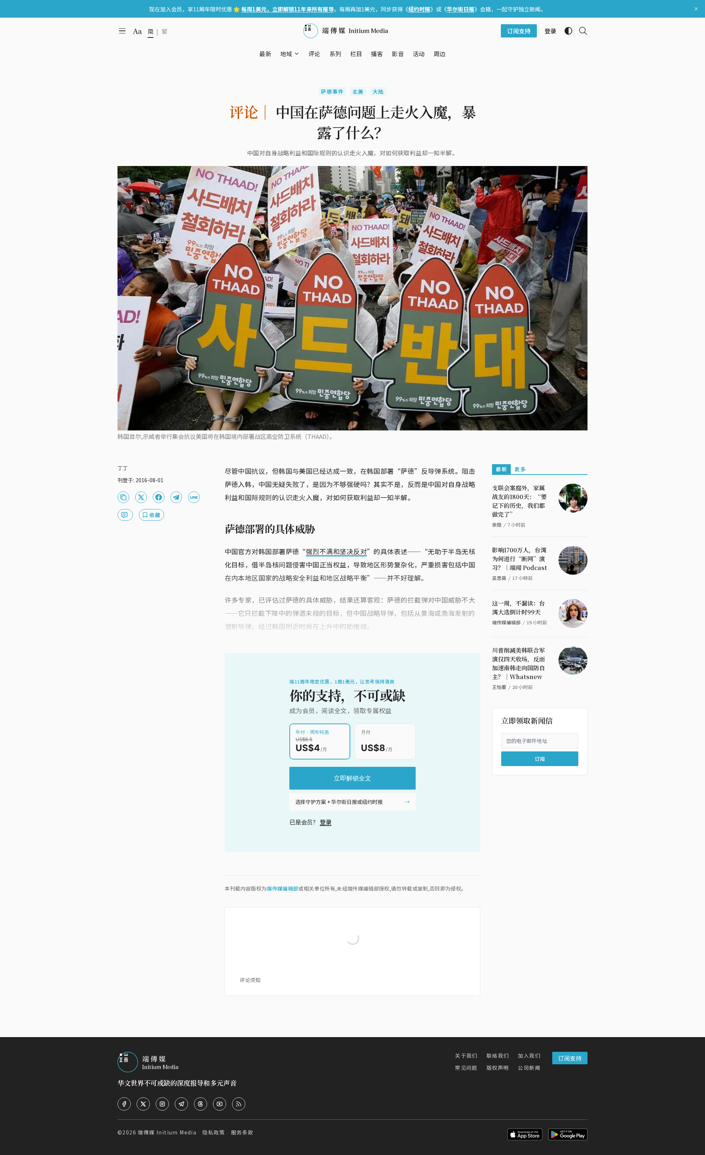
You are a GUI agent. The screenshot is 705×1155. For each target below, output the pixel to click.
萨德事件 (332, 91)
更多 (520, 469)
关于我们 (466, 1055)
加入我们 (529, 1055)
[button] (286, 53)
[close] (696, 9)
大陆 (378, 91)
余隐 (497, 524)
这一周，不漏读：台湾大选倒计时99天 (518, 607)
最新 (501, 469)
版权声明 (498, 1067)
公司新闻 (529, 1067)
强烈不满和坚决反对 (336, 551)
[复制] (123, 497)
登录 (326, 821)
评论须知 (250, 979)
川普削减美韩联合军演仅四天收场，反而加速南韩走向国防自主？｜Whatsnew (518, 663)
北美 (358, 91)
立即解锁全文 (352, 778)
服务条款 (242, 1132)
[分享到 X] (141, 497)
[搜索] (580, 30)
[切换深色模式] (565, 30)
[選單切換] (297, 54)
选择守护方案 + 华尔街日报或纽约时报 (339, 801)
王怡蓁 (499, 686)
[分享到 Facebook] (158, 497)
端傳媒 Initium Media (167, 1132)
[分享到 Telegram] (176, 497)
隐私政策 (213, 1132)
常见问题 (466, 1067)
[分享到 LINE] (194, 497)
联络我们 (498, 1055)
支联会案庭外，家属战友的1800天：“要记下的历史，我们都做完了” (519, 501)
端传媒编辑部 (282, 888)
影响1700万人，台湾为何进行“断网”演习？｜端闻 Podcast (519, 559)
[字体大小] (137, 31)
